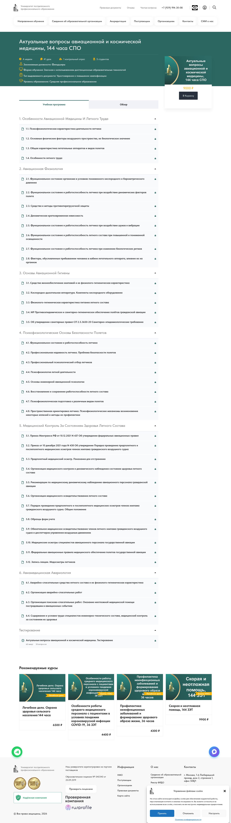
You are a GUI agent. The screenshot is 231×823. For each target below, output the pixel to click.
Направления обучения (31, 21)
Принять (162, 813)
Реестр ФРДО (157, 782)
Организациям (166, 21)
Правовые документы (110, 7)
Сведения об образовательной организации (77, 21)
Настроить (214, 813)
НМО (120, 775)
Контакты (187, 21)
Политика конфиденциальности (188, 819)
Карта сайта (123, 795)
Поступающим (142, 21)
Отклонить (188, 813)
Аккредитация (118, 21)
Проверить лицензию (81, 788)
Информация (125, 767)
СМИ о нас (207, 21)
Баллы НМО (106, 693)
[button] (224, 791)
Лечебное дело (56, 695)
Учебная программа (54, 104)
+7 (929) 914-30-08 (172, 7)
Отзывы (131, 7)
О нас (154, 767)
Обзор (123, 104)
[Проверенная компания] (79, 797)
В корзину (188, 95)
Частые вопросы (148, 7)
